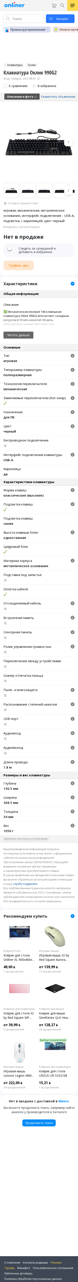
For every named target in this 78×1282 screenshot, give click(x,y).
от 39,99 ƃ (11, 1024)
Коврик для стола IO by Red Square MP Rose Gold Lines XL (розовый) (18, 1015)
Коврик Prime (12, 951)
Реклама (56, 1262)
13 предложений (50, 971)
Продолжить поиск (39, 1123)
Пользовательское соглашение (53, 1268)
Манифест (23, 1268)
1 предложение (13, 971)
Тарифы (9, 1268)
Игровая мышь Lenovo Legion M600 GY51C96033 (18, 1073)
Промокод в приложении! (28, 29)
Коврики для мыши (51, 1008)
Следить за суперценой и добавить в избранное (37, 250)
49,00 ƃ (9, 966)
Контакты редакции (35, 1262)
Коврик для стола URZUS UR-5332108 (53, 1073)
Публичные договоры (18, 1273)
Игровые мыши (49, 951)
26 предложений (50, 1029)
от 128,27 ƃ (48, 1024)
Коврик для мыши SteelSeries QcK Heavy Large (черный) (55, 1015)
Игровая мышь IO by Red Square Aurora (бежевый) (54, 957)
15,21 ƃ (45, 1082)
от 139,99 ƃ (48, 966)
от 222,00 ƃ (12, 1082)
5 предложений (13, 1029)
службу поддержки (25, 884)
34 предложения (14, 1087)
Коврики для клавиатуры (19, 1008)
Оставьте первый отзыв (23, 203)
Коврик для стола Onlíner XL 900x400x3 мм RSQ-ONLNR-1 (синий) (18, 957)
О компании (12, 1262)
